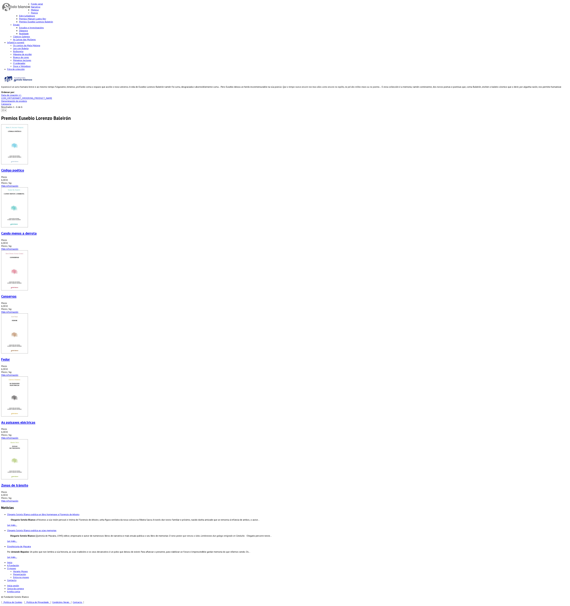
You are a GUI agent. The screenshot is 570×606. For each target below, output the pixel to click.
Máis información (9, 185)
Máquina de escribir (22, 54)
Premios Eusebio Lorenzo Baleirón (36, 21)
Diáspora (23, 30)
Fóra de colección (16, 69)
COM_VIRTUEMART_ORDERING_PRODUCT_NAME (26, 98)
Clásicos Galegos (21, 36)
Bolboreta (18, 51)
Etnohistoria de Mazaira (19, 546)
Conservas (8, 296)
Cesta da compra (15, 588)
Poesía (34, 12)
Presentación (19, 574)
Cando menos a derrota (19, 233)
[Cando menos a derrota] (14, 226)
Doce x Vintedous (22, 66)
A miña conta (13, 591)
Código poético (12, 170)
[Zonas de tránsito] (14, 478)
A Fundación (13, 565)
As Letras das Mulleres (24, 39)
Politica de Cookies (12, 602)
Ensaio (16, 24)
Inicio (9, 562)
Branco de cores (21, 57)
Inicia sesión (13, 585)
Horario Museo (20, 571)
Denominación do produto (14, 101)
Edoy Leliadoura (27, 15)
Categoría (6, 103)
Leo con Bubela (20, 48)
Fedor (5, 359)
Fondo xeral (37, 3)
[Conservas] (14, 289)
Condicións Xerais (60, 602)
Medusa (35, 9)
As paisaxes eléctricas (18, 422)
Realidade (24, 33)
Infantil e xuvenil (15, 42)
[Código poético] (14, 163)
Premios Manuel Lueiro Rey (32, 18)
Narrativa (35, 6)
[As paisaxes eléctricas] (14, 415)
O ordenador (19, 63)
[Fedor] (14, 352)
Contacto (11, 580)
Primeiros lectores (22, 60)
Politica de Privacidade (38, 602)
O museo (11, 568)
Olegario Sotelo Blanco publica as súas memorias (31, 530)
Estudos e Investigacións (31, 27)
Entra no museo (21, 577)
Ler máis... (12, 525)
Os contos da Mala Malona (26, 45)
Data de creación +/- (11, 95)
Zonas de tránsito (14, 485)
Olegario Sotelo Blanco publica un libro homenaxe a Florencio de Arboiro (43, 514)
